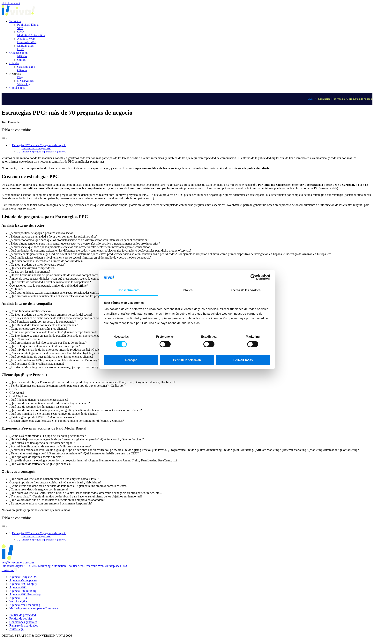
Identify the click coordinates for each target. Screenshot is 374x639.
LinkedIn (8, 570)
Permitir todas (243, 360)
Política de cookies (20, 618)
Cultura (21, 59)
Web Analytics (18, 601)
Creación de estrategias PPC (36, 148)
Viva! (310, 98)
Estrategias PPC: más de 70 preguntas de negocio (39, 145)
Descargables (25, 80)
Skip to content (11, 3)
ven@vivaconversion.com (18, 562)
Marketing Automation (31, 35)
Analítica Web (26, 38)
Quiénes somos (18, 52)
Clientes (14, 63)
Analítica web (75, 566)
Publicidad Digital (28, 24)
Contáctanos (17, 87)
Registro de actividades (23, 625)
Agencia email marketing (24, 604)
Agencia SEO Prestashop (25, 594)
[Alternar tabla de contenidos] (4, 138)
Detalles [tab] (187, 290)
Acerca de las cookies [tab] (245, 290)
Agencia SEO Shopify (23, 583)
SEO (20, 28)
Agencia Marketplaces (23, 580)
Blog (20, 77)
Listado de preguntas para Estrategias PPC (44, 151)
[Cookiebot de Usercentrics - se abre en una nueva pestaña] (253, 277)
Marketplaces (25, 45)
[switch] (165, 344)
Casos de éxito (26, 66)
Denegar (131, 360)
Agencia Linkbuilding (22, 590)
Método (22, 56)
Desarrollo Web (26, 42)
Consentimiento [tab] (128, 290)
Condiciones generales (23, 622)
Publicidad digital (12, 566)
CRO (20, 31)
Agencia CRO (18, 597)
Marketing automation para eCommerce (33, 608)
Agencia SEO (17, 587)
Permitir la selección (187, 360)
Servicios (15, 21)
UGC (20, 49)
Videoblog (23, 84)
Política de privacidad (22, 615)
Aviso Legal (16, 629)
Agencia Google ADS (23, 576)
